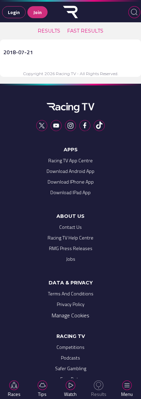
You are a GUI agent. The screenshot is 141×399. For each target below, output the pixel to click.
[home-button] (70, 12)
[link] (49, 31)
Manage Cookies (70, 315)
